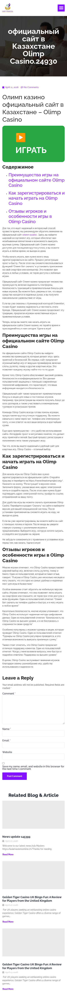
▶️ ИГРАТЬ (31, 144)
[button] (61, 8)
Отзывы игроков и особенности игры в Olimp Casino (30, 216)
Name (6, 729)
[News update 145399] (33, 815)
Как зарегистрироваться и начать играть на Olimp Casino (37, 198)
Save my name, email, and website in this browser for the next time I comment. (33, 767)
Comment (8, 693)
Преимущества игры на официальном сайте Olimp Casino (37, 180)
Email (6, 740)
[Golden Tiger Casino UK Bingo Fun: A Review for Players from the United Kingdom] (33, 875)
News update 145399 (16, 836)
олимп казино (29, 235)
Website (7, 752)
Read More (7, 854)
